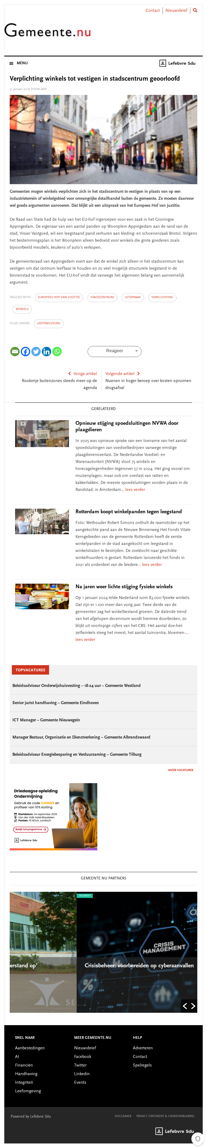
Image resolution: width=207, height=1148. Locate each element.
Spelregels (142, 1065)
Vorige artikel (85, 374)
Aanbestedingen (30, 1048)
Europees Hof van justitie (59, 297)
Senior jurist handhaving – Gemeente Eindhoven (55, 703)
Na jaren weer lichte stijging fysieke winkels (124, 587)
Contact (153, 11)
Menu (22, 63)
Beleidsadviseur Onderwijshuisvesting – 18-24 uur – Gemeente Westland (76, 686)
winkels (22, 309)
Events (80, 1083)
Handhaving (26, 1074)
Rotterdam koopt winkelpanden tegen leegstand (128, 512)
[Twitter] (36, 351)
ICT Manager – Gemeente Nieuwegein (46, 720)
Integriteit (24, 1083)
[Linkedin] (46, 351)
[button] (185, 1006)
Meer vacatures (180, 770)
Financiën (24, 1065)
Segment (18, 895)
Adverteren (143, 1048)
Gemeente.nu (47, 33)
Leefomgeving (49, 323)
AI (17, 1057)
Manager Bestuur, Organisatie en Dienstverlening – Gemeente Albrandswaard (81, 737)
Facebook (82, 1057)
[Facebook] (25, 351)
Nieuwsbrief (176, 11)
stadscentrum (102, 297)
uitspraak (133, 297)
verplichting (162, 297)
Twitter (80, 1065)
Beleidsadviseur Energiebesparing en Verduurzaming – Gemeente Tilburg (77, 755)
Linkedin (82, 1074)
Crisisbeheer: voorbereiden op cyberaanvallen (73, 966)
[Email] (15, 351)
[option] (104, 952)
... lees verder (133, 490)
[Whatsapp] (57, 351)
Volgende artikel (119, 374)
